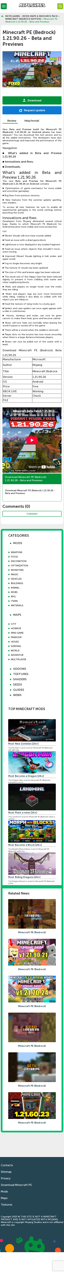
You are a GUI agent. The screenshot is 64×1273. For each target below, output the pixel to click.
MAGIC (14, 574)
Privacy (6, 1178)
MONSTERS (17, 570)
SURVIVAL (16, 646)
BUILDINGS (17, 583)
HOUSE (15, 641)
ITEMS (14, 601)
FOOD (14, 556)
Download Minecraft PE (16, 1185)
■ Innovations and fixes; (18, 161)
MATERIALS (17, 605)
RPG (13, 596)
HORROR (16, 628)
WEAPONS (16, 552)
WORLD (15, 650)
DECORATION (18, 561)
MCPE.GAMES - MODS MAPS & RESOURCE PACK (31, 16)
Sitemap (6, 1171)
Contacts (7, 1165)
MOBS (14, 592)
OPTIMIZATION (19, 565)
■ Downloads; (11, 166)
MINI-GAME (17, 632)
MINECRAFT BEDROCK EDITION (23, 19)
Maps (4, 1198)
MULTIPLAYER (18, 659)
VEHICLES (16, 579)
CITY (13, 624)
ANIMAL (15, 587)
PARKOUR (16, 637)
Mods (4, 1191)
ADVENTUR (17, 655)
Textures (6, 1204)
